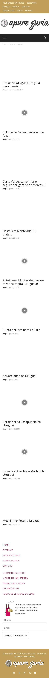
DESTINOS (8, 550)
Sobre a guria (9, 10)
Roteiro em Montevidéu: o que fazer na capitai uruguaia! (23, 282)
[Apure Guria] (24, 23)
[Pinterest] (24, 673)
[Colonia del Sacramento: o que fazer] (24, 113)
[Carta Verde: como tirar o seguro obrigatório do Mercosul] (24, 162)
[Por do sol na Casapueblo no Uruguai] (24, 402)
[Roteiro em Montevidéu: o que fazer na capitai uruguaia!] (24, 261)
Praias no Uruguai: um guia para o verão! (21, 84)
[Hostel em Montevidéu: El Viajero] (24, 212)
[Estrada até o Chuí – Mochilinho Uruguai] (24, 452)
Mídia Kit (29, 10)
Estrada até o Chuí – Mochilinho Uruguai (24, 473)
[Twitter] (30, 673)
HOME (6, 545)
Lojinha (16, 7)
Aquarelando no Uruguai (19, 376)
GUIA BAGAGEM (11, 588)
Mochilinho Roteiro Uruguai (21, 521)
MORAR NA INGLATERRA (15, 578)
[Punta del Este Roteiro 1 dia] (24, 310)
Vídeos (20, 10)
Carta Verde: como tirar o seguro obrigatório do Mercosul (24, 183)
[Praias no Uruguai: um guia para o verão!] (24, 63)
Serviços (6, 7)
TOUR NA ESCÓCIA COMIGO (13, 3)
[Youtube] (35, 673)
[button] (4, 38)
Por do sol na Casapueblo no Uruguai (22, 423)
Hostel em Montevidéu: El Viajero (20, 232)
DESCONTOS (31, 3)
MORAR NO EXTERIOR (14, 573)
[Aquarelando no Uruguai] (24, 356)
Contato (26, 7)
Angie (5, 90)
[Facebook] (19, 673)
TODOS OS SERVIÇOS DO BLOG (18, 594)
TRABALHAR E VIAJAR (14, 583)
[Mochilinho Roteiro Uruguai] (24, 501)
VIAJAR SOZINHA (11, 555)
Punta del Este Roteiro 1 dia (21, 330)
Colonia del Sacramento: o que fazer (23, 133)
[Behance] (14, 673)
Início (5, 44)
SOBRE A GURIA (11, 560)
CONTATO (8, 566)
